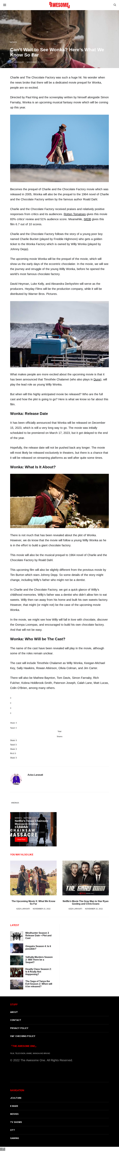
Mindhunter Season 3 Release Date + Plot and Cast (38, 935)
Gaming (14, 1138)
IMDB (87, 219)
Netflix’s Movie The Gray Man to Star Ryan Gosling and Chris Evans (86, 902)
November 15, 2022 (35, 62)
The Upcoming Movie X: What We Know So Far (33, 902)
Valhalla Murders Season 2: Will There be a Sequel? (39, 960)
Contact (15, 1020)
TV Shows (16, 1122)
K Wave (14, 1106)
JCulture (16, 1098)
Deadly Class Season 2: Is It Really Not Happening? (38, 972)
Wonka (15, 803)
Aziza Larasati (17, 62)
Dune (97, 379)
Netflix (27, 818)
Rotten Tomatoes (75, 214)
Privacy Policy (19, 1028)
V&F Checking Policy (22, 1036)
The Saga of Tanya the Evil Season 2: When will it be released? (38, 984)
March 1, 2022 (38, 832)
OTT (12, 1130)
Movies (13, 42)
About (14, 1012)
